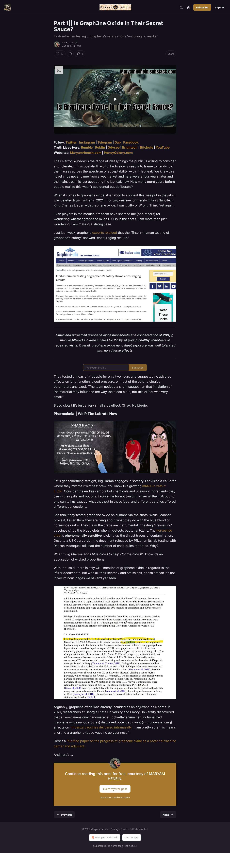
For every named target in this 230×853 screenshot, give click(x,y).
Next (166, 814)
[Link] (49, 413)
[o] (115, 99)
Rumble (87, 147)
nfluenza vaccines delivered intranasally (101, 727)
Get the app (131, 837)
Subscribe (202, 7)
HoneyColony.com (118, 153)
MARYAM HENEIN (70, 43)
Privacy (115, 829)
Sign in (219, 7)
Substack (98, 845)
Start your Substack (106, 837)
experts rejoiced (104, 233)
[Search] (181, 7)
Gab (117, 142)
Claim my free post (115, 789)
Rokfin (100, 147)
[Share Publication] (188, 7)
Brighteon (130, 147)
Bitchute (146, 147)
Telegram (104, 142)
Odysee (114, 147)
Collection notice (138, 829)
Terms (124, 829)
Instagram (87, 142)
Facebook (131, 142)
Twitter (71, 142)
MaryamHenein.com (85, 153)
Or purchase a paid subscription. (115, 797)
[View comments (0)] (70, 53)
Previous (66, 814)
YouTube (163, 147)
